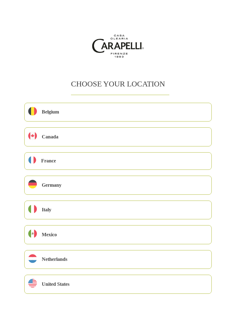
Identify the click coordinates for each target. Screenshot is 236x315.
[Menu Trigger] (20, 13)
